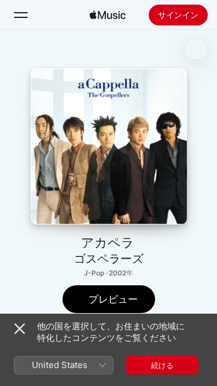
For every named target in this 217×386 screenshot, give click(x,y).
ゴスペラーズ (109, 259)
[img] (108, 15)
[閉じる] (19, 328)
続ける (162, 365)
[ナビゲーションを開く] (21, 15)
